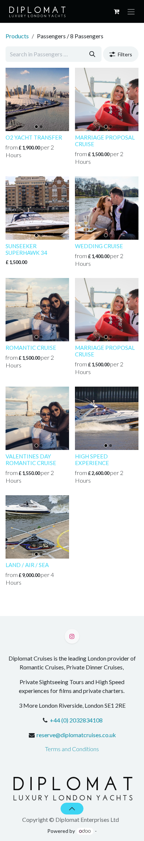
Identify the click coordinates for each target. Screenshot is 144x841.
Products (17, 35)
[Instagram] (72, 636)
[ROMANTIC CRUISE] (37, 309)
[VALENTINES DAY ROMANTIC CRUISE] (37, 418)
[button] (72, 808)
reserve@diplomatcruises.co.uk (76, 734)
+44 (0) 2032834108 (76, 720)
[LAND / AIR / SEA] (37, 527)
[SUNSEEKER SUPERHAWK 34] (37, 208)
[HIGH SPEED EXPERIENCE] (106, 418)
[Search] (92, 54)
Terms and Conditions (72, 748)
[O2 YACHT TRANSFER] (37, 99)
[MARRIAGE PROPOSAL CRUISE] (106, 99)
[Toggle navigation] (131, 11)
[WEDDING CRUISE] (106, 208)
